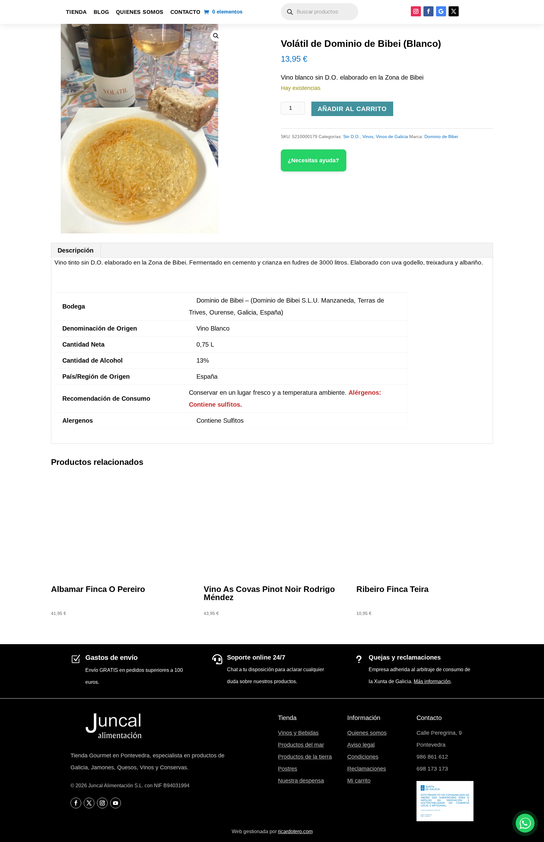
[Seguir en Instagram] (416, 11)
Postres (287, 769)
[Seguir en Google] (441, 11)
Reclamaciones (366, 769)
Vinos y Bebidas (298, 733)
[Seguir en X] (454, 11)
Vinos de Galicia (392, 136)
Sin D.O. (351, 136)
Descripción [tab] (76, 250)
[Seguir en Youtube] (115, 803)
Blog (101, 11)
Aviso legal (361, 745)
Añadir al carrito (352, 108)
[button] (216, 36)
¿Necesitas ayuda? (313, 160)
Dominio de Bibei (441, 136)
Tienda (76, 11)
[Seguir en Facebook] (428, 11)
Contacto (185, 11)
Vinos (367, 136)
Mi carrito (359, 781)
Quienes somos (139, 11)
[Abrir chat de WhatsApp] (525, 823)
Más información (432, 681)
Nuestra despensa (301, 781)
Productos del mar (301, 745)
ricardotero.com (295, 831)
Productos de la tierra (305, 757)
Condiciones (362, 757)
